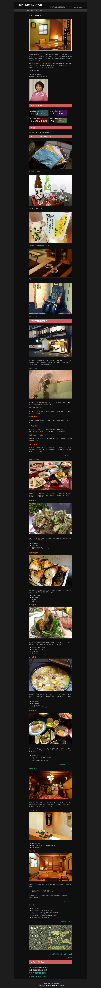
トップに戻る (68, 957)
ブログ (41, 10)
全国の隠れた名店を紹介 (51, 983)
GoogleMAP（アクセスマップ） (37, 976)
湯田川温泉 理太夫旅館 (30, 4)
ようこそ (21, 10)
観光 (37, 10)
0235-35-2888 (40, 973)
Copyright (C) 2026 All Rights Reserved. (51, 986)
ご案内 (27, 10)
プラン (32, 10)
